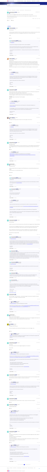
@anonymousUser (12, 153)
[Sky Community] (11, 1)
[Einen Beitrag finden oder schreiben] (38, 5)
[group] (33, 18)
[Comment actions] (39, 58)
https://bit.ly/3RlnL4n (19, 182)
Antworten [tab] (9, 26)
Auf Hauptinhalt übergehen (3, 0)
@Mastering (12, 42)
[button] (10, 55)
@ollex (11, 335)
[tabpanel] (23, 246)
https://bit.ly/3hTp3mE (12, 106)
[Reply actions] (39, 72)
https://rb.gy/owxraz (26, 366)
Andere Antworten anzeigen (12, 292)
